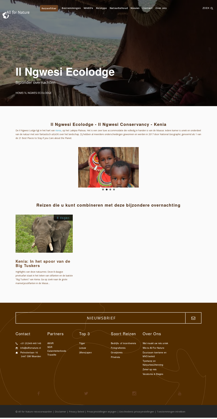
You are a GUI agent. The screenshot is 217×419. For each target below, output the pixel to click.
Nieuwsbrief (101, 318)
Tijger (82, 343)
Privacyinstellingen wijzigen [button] (101, 411)
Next (143, 166)
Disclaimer (60, 411)
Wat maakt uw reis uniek (155, 343)
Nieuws (135, 8)
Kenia (58, 130)
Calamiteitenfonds (56, 350)
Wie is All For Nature (153, 347)
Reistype (101, 8)
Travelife (51, 354)
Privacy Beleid (76, 411)
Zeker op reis (150, 369)
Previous (73, 166)
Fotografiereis (118, 347)
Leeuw (82, 347)
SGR (49, 347)
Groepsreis (116, 352)
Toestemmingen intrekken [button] (171, 411)
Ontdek (64, 244)
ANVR (50, 343)
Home (19, 93)
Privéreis (115, 357)
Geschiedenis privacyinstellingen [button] (136, 411)
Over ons (161, 8)
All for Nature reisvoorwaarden (35, 411)
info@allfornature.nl (30, 347)
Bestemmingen (71, 8)
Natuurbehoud (119, 8)
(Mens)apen (85, 352)
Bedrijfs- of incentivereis (123, 343)
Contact (147, 8)
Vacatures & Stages (153, 374)
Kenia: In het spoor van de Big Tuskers (43, 263)
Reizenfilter (49, 8)
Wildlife (88, 8)
